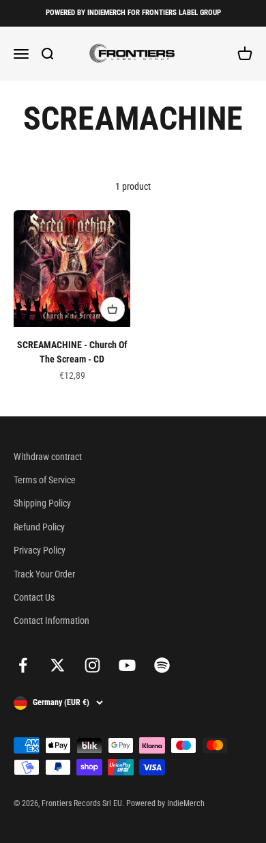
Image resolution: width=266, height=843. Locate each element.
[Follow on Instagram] (92, 665)
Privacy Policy (39, 550)
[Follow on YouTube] (127, 665)
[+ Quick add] (112, 309)
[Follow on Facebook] (23, 665)
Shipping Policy (42, 503)
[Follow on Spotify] (162, 665)
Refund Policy (39, 526)
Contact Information (51, 620)
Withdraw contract (48, 456)
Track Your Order (44, 574)
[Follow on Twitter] (57, 665)
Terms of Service (45, 479)
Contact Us (34, 597)
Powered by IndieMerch (165, 803)
